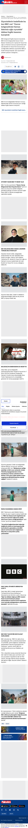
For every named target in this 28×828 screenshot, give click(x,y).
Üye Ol (11, 813)
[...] (22, 66)
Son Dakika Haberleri (6, 820)
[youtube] (10, 810)
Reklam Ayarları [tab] (16, 406)
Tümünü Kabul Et (14, 423)
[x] (6, 810)
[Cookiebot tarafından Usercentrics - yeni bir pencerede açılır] (20, 402)
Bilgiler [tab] (8, 406)
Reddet (6, 401)
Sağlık (17, 823)
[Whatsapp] (18, 66)
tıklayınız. (7, 827)
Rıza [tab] (3, 406)
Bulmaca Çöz (19, 820)
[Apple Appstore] (5, 806)
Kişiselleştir (13, 427)
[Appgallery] (21, 806)
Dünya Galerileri (10, 16)
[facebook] (2, 810)
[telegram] (15, 66)
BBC (3, 723)
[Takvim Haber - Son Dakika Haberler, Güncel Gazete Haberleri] (8, 2)
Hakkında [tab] (24, 406)
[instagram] (14, 810)
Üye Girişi (4, 813)
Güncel (3, 823)
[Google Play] (14, 806)
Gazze (7, 723)
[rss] (18, 810)
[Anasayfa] (26, 2)
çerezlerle (17, 826)
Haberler (3, 16)
